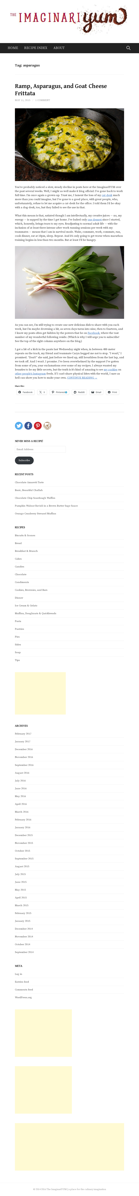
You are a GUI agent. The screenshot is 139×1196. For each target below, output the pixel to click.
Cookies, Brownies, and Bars (31, 590)
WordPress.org (23, 997)
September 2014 (24, 952)
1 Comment (42, 100)
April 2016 (21, 804)
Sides (18, 644)
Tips (17, 660)
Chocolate (20, 574)
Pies (17, 636)
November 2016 (24, 757)
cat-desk (107, 195)
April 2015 (21, 897)
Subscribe (24, 460)
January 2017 (22, 741)
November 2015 (24, 843)
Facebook (94, 333)
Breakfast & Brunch (26, 551)
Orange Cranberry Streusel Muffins (35, 513)
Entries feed (22, 981)
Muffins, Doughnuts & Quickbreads (35, 613)
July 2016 (20, 780)
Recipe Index (35, 48)
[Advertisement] (40, 693)
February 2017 (23, 733)
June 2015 (21, 882)
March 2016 (21, 811)
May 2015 (20, 889)
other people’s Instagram (30, 373)
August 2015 (22, 866)
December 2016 (24, 749)
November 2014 (24, 936)
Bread (18, 543)
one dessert (95, 219)
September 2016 (24, 765)
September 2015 (24, 858)
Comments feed (24, 989)
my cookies (110, 369)
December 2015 (24, 835)
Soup (18, 652)
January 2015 (22, 921)
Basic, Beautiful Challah (29, 490)
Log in (18, 974)
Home (13, 48)
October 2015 (22, 850)
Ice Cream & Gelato (26, 605)
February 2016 (23, 819)
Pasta (18, 621)
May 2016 (20, 796)
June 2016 (21, 788)
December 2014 (24, 928)
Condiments (22, 582)
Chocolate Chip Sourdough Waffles (35, 498)
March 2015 (21, 905)
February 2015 (23, 913)
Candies (19, 566)
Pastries (19, 629)
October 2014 (22, 944)
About (59, 48)
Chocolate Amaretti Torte (29, 482)
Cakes (18, 558)
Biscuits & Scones (25, 535)
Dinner (19, 597)
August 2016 (22, 773)
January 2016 (22, 827)
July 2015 (20, 874)
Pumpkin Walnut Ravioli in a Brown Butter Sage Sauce (46, 505)
